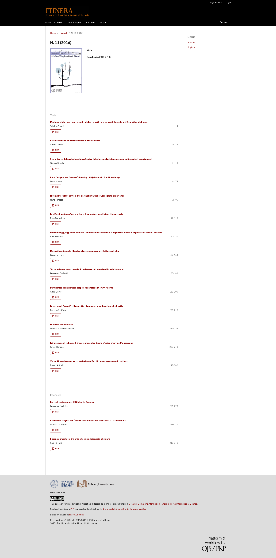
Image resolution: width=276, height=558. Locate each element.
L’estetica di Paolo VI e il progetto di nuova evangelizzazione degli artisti (87, 306)
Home (53, 33)
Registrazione (216, 2)
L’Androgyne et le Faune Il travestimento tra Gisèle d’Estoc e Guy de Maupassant (91, 342)
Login (228, 2)
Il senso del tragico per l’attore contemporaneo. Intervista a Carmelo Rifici (88, 420)
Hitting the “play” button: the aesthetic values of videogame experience (87, 195)
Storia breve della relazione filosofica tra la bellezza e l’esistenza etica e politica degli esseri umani (101, 159)
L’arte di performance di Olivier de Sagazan (72, 402)
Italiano (191, 42)
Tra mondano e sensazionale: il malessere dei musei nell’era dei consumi (86, 269)
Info (102, 22)
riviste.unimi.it (76, 514)
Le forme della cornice (61, 324)
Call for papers (74, 22)
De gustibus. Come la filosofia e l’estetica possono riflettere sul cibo (84, 250)
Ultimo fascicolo (53, 22)
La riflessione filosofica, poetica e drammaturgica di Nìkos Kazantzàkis (86, 214)
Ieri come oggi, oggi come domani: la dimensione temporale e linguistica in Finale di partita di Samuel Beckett (106, 232)
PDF (57, 132)
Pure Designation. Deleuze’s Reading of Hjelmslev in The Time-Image (85, 177)
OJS (72, 509)
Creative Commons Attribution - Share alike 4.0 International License (163, 503)
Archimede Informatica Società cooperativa (124, 509)
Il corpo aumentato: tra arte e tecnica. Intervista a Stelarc (80, 438)
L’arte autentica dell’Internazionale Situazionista (75, 140)
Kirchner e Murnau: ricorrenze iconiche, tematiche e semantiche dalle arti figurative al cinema (99, 122)
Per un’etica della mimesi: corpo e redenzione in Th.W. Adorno (81, 287)
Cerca (225, 22)
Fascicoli (90, 22)
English (191, 47)
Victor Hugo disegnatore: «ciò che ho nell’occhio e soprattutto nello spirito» (88, 361)
